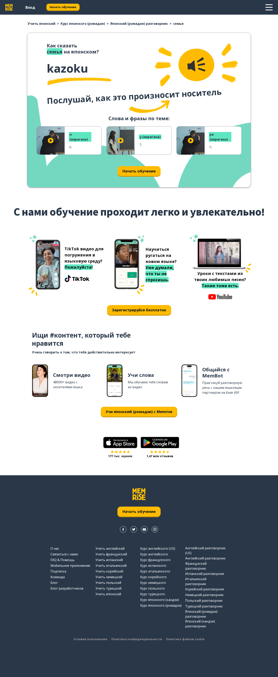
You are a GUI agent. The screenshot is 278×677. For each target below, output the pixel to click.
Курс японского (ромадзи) (83, 23)
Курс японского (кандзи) (159, 599)
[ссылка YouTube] (144, 529)
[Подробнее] (269, 7)
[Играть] (51, 140)
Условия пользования (90, 639)
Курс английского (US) (157, 548)
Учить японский (41, 23)
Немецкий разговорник (204, 595)
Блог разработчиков (66, 588)
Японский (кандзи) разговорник (200, 623)
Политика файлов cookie (185, 639)
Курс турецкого (152, 594)
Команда (57, 577)
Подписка (58, 571)
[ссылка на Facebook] (123, 529)
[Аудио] (196, 65)
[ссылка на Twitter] (133, 529)
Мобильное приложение (70, 565)
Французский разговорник (196, 566)
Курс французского (155, 560)
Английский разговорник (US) (205, 550)
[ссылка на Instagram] (155, 529)
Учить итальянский (111, 565)
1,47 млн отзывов (160, 456)
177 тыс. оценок (120, 456)
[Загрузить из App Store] (120, 442)
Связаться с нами (64, 554)
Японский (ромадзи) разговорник (139, 23)
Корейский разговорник (204, 589)
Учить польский (108, 582)
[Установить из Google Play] (160, 442)
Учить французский (111, 554)
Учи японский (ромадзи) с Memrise (139, 411)
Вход (30, 7)
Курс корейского (153, 577)
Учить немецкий (108, 577)
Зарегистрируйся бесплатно (139, 309)
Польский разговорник (204, 600)
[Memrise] (9, 7)
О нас (54, 548)
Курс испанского (153, 565)
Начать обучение (63, 7)
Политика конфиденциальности (136, 639)
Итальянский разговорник (195, 581)
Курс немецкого (153, 582)
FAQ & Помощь (62, 560)
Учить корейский (109, 571)
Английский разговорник (205, 558)
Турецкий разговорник (204, 606)
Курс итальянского (155, 571)
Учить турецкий (108, 588)
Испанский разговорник (204, 573)
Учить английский (110, 548)
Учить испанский (109, 560)
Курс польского (152, 588)
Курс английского (154, 554)
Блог (54, 582)
